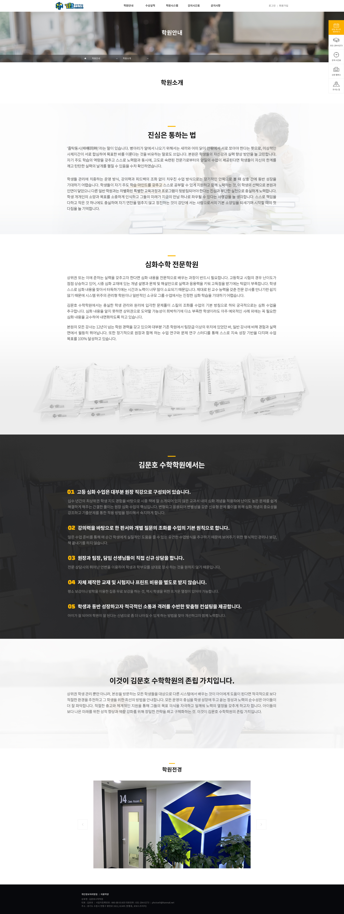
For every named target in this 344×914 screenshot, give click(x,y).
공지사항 (215, 5)
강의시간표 (194, 5)
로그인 (272, 5)
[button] (83, 824)
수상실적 (150, 5)
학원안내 (128, 5)
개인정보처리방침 (89, 894)
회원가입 (283, 5)
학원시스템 (172, 5)
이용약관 (105, 894)
